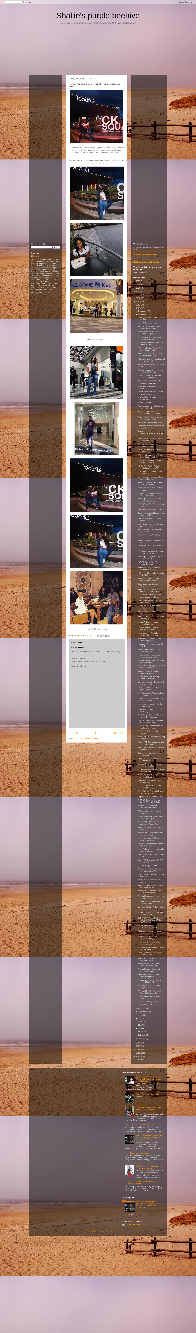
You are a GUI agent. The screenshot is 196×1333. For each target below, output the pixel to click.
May (140, 1025)
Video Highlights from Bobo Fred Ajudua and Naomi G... (150, 721)
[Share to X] (103, 635)
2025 (138, 285)
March (141, 1032)
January (141, 1039)
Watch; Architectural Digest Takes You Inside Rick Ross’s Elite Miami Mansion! (149, 1138)
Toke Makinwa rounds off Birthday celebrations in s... (151, 897)
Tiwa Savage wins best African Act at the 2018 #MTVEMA (151, 927)
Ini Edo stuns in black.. (146, 403)
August (141, 1015)
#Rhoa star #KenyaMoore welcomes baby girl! (147, 937)
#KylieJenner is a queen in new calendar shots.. (150, 473)
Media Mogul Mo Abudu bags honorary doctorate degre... (149, 634)
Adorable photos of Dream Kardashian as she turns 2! (149, 672)
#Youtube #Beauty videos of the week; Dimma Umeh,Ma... (150, 456)
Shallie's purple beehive (98, 15)
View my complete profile (40, 293)
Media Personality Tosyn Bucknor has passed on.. (151, 530)
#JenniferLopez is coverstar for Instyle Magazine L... (149, 981)
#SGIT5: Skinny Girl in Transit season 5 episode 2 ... (149, 563)
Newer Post (75, 733)
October (141, 1008)
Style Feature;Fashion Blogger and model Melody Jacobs (149, 1167)
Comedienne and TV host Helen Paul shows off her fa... (150, 601)
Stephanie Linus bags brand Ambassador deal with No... (149, 590)
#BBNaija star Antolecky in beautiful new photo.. (148, 333)
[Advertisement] (98, 50)
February (142, 1035)
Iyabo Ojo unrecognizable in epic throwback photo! (150, 445)
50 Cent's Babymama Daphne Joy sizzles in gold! (151, 344)
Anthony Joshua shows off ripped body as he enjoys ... (150, 886)
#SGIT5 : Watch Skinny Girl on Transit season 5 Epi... (150, 418)
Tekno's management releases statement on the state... (149, 376)
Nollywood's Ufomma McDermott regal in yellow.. (150, 845)
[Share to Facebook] (106, 635)
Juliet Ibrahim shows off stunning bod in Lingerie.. (150, 710)
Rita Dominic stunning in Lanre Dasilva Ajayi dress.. (149, 640)
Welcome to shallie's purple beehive (140, 1201)
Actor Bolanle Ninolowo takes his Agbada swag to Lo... (150, 393)
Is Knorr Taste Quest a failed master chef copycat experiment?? (142, 1182)
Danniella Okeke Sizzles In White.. (151, 510)
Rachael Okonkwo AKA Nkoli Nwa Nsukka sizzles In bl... (151, 365)
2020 (138, 301)
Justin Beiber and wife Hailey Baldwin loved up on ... (149, 629)
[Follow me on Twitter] (131, 1225)
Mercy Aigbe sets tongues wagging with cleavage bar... (151, 850)
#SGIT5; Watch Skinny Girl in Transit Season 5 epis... (149, 327)
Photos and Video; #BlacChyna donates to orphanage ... (150, 355)
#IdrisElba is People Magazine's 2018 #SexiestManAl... (150, 870)
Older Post (119, 733)
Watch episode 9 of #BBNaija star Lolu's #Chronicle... (151, 407)
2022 (138, 295)
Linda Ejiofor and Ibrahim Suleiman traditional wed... (151, 770)
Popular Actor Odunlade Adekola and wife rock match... (150, 892)
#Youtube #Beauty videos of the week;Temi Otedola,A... (150, 823)
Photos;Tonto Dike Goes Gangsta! (149, 1094)
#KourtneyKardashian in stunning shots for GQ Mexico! (150, 371)
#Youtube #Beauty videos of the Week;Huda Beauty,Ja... (150, 992)
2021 (138, 298)
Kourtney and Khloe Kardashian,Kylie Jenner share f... (150, 433)
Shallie (36, 256)
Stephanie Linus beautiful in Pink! (150, 797)
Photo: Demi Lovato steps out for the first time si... (150, 834)
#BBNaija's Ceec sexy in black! (150, 422)
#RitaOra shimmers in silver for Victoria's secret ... (150, 689)
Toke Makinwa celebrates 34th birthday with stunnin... (149, 970)
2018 (138, 308)
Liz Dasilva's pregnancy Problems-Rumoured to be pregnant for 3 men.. (149, 1109)
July (140, 1018)
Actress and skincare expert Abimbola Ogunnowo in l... (149, 580)
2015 (138, 1050)
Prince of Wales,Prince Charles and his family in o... (151, 618)
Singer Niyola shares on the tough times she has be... (151, 427)
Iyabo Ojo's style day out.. (148, 866)
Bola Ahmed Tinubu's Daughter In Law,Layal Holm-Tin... (150, 382)
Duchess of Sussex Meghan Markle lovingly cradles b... (151, 514)
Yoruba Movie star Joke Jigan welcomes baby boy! (149, 678)
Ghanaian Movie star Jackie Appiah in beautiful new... (151, 914)
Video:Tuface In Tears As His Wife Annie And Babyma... (151, 875)
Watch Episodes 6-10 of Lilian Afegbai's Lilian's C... (149, 500)
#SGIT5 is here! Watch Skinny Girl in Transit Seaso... (151, 787)
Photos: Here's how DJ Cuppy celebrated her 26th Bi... (149, 650)
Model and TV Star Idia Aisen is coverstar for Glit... (150, 440)
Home (97, 733)
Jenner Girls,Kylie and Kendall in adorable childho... (150, 903)
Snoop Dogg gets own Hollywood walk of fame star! (150, 525)
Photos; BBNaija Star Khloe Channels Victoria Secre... (149, 965)
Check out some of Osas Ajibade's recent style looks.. (151, 478)
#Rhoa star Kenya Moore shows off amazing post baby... (151, 360)
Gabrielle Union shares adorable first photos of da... (150, 494)
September (142, 1012)
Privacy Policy (89, 1231)
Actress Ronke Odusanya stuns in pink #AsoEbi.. (151, 398)
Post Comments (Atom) (88, 739)
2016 (138, 1046)
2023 (138, 291)
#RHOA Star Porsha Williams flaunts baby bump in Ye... (149, 467)
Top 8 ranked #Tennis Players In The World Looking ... (150, 732)
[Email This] (98, 635)
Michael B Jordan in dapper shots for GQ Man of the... (150, 623)
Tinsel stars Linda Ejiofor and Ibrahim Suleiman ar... (149, 943)
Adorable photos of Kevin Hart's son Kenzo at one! (150, 483)
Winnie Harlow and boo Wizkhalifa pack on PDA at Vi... (151, 661)
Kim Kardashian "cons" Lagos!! (138, 1153)
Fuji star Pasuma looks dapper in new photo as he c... (150, 462)
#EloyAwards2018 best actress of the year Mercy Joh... (151, 338)
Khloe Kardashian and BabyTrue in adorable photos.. (151, 954)
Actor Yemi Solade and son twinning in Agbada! (148, 976)
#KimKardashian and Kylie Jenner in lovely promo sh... (151, 552)
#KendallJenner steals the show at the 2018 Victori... (151, 699)
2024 (138, 288)
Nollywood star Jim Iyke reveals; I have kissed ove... (151, 683)
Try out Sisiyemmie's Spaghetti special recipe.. (150, 705)
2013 (138, 1056)
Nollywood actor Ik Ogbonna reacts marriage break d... (151, 948)
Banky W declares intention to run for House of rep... (151, 749)
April (140, 1028)
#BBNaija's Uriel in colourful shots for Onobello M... (151, 574)
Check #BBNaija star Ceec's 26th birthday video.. (150, 861)
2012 (138, 1060)
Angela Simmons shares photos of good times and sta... (151, 959)
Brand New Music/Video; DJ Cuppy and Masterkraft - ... (151, 776)
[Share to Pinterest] (108, 635)
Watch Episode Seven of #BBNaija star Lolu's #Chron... (151, 792)
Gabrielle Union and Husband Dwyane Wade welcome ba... (150, 806)
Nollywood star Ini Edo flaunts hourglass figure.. (149, 986)
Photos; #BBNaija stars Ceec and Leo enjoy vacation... (151, 743)
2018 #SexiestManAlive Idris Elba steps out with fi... (151, 694)
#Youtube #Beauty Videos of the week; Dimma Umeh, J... (150, 349)
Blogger (109, 1231)
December (142, 311)
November (142, 314)
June (140, 1022)
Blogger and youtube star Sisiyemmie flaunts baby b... (150, 412)
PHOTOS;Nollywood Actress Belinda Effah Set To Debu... (150, 801)
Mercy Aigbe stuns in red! (147, 323)
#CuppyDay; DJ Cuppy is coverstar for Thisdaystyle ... (151, 667)
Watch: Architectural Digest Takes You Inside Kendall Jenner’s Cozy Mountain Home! (149, 1079)
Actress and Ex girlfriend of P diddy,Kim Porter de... (149, 569)
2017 (138, 1043)
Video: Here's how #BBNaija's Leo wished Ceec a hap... (151, 839)
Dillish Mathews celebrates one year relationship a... (150, 817)
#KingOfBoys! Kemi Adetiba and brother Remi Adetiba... (150, 716)
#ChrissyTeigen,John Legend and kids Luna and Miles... (150, 727)
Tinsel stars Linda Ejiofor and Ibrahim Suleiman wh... (149, 656)
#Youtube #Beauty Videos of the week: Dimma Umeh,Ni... (150, 596)
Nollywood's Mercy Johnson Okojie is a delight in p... (151, 1003)
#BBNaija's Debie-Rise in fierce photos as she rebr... (150, 607)
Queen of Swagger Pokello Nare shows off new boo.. (150, 765)
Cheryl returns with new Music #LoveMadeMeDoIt (149, 760)
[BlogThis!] (101, 635)
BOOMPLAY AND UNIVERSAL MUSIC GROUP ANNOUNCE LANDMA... (150, 920)
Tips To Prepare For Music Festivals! (139, 1125)
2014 (138, 1053)
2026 (138, 281)
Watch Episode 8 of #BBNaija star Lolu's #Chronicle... (151, 558)
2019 (138, 305)
